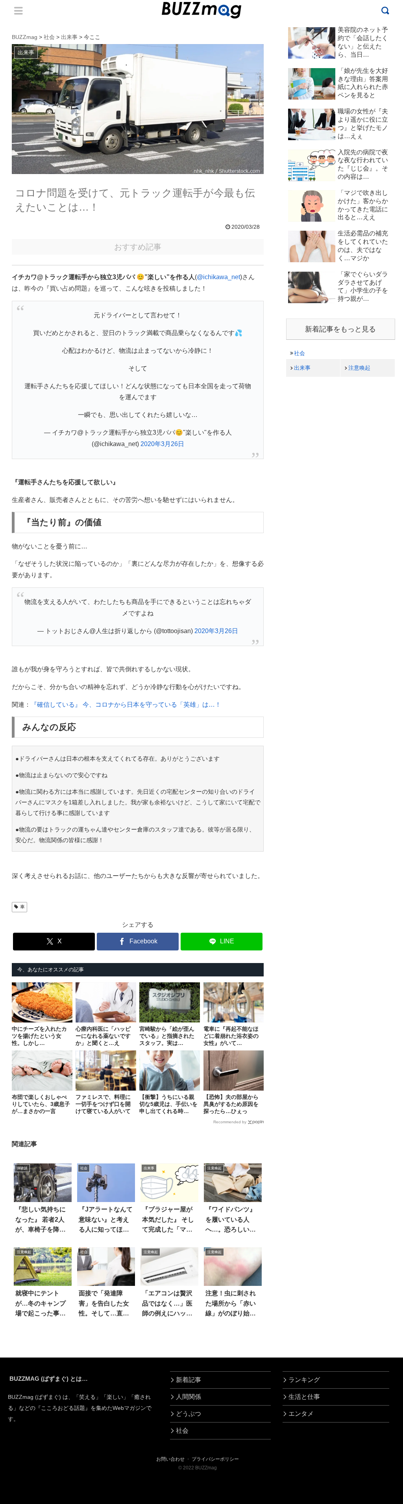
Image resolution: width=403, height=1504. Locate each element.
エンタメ (301, 1413)
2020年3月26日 (162, 444)
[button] (26, 1304)
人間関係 (188, 1396)
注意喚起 (359, 368)
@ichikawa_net (218, 277)
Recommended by (229, 1122)
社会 (299, 353)
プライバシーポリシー (215, 1459)
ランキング (304, 1379)
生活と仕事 (304, 1396)
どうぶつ (188, 1413)
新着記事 (188, 1379)
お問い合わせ (170, 1459)
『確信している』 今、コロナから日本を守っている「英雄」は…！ (126, 704)
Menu (18, 10)
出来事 (302, 368)
